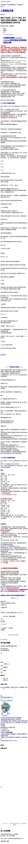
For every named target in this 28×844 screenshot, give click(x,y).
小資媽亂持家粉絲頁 (10, 587)
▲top (2, 618)
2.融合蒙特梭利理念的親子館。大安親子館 (11, 719)
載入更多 (3, 621)
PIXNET (6, 823)
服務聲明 (14, 824)
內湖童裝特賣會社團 (8, 544)
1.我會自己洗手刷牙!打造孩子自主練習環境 (11, 717)
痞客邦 (12, 612)
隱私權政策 (24, 823)
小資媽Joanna (4, 604)
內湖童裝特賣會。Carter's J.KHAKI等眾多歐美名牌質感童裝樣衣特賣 (14, 40)
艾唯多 (7, 549)
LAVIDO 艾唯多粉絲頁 (8, 591)
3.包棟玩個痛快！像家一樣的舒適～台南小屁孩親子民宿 (14, 720)
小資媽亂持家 (7, 10)
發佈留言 (3, 629)
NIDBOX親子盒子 (5, 740)
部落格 (5, 30)
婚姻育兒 (12, 26)
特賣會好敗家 (12, 616)
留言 (15, 612)
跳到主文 (3, 14)
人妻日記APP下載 (5, 730)
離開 (8, 841)
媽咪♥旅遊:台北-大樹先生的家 (8, 727)
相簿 (4, 28)
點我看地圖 (7, 112)
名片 (4, 32)
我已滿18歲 (3, 841)
